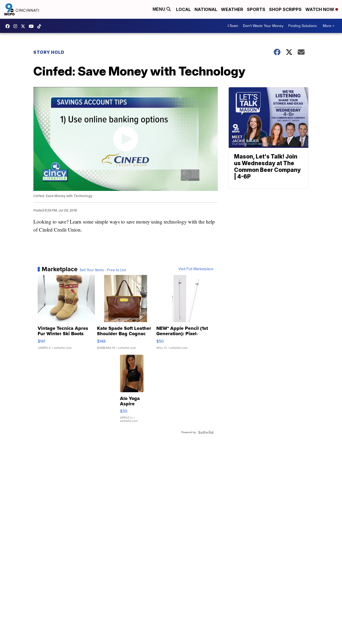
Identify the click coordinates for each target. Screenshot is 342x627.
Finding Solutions (302, 26)
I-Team (233, 26)
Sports (256, 9)
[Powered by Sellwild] (205, 432)
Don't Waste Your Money (263, 26)
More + (328, 26)
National (206, 9)
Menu (159, 9)
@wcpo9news (40, 26)
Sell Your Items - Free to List (103, 270)
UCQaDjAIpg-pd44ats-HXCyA (32, 26)
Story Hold (48, 52)
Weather (232, 9)
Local (183, 9)
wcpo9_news (16, 26)
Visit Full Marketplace (195, 269)
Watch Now (320, 9)
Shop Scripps (285, 9)
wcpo (24, 26)
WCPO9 (8, 26)
